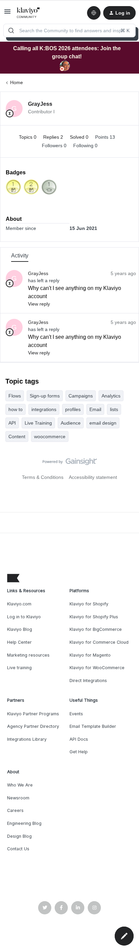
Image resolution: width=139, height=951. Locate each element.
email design (102, 423)
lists (114, 409)
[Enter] (11, 30)
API (12, 423)
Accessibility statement (93, 477)
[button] (7, 14)
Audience (71, 423)
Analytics (111, 396)
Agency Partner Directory (33, 726)
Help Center (19, 642)
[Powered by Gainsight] (70, 463)
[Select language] (94, 13)
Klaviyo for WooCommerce (97, 667)
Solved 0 (80, 137)
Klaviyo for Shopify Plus (94, 616)
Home (16, 82)
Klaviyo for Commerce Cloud (99, 642)
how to (15, 409)
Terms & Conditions (42, 477)
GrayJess (40, 104)
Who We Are (20, 785)
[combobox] (69, 30)
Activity (19, 255)
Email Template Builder (93, 726)
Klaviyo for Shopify (89, 603)
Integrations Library (27, 739)
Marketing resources (28, 655)
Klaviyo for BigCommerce (96, 629)
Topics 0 (28, 137)
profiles (73, 409)
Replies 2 (53, 137)
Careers (15, 810)
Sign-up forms (45, 396)
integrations (43, 409)
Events (76, 713)
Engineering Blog (24, 823)
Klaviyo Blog (19, 629)
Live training (19, 667)
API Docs (79, 739)
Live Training (38, 423)
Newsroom (18, 797)
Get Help (79, 751)
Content (16, 436)
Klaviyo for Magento (90, 655)
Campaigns (80, 396)
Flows (14, 396)
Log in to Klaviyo (24, 616)
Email (95, 409)
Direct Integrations (88, 680)
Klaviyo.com (19, 603)
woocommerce (49, 436)
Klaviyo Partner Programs (33, 713)
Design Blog (19, 836)
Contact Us (18, 848)
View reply (39, 304)
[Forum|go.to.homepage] (28, 12)
